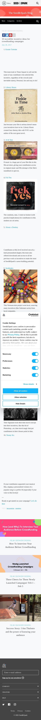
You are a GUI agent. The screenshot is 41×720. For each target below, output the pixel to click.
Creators (6, 692)
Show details (28, 384)
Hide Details (20, 403)
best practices (10, 508)
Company (6, 686)
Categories (10, 21)
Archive (19, 21)
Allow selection (20, 397)
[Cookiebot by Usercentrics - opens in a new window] (28, 315)
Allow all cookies (20, 391)
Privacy (20, 711)
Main (3, 21)
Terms (13, 711)
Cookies (27, 711)
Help (4, 698)
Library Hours (11, 87)
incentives (18, 508)
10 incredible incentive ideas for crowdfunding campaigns (16, 40)
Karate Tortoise (11, 49)
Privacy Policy (13, 335)
